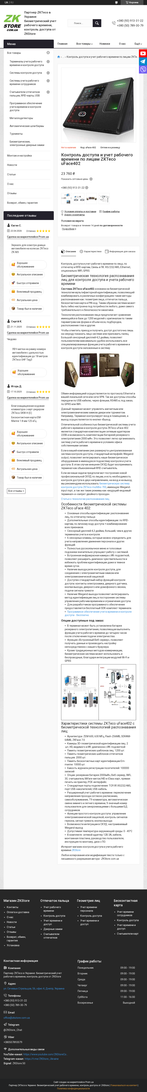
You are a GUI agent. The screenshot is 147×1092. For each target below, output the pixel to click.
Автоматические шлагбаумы (27, 126)
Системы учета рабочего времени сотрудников (24, 82)
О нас (122, 43)
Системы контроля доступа (26, 72)
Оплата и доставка (18, 912)
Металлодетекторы (21, 118)
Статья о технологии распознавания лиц (85, 499)
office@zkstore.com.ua (17, 1017)
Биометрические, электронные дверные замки (27, 143)
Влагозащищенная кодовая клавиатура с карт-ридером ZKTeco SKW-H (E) (27, 409)
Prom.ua (89, 1082)
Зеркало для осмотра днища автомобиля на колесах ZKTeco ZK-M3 (29, 249)
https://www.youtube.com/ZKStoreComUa (46, 1054)
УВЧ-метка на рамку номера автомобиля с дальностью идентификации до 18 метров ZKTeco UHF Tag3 (30, 354)
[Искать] (97, 23)
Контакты (12, 907)
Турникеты (16, 133)
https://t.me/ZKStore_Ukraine (42, 1058)
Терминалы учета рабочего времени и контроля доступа (27, 63)
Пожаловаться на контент (124, 1085)
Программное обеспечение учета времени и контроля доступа (26, 107)
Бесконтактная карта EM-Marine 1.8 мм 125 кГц (26, 419)
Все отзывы (15, 490)
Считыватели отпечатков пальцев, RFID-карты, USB (25, 94)
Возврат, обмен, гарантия (22, 202)
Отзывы (11, 193)
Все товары (83, 43)
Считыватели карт (128, 933)
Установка (13, 945)
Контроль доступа (54, 915)
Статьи (11, 174)
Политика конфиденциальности (73, 1088)
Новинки (104, 43)
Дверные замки (53, 929)
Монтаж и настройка (19, 155)
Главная (62, 43)
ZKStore (76, 850)
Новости (12, 165)
